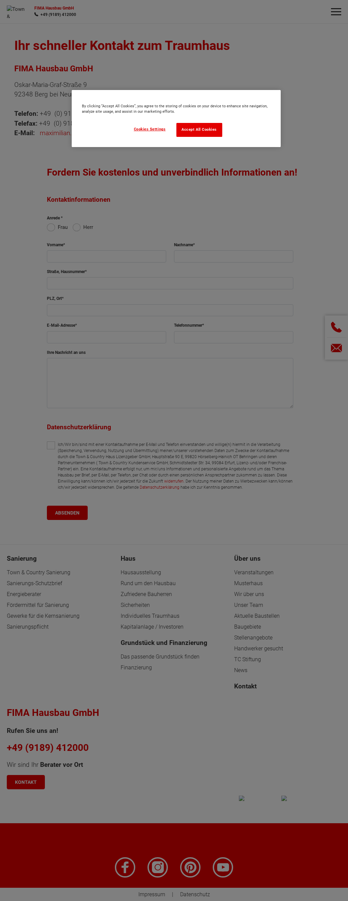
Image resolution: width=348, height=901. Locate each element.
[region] (176, 118)
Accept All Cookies (199, 129)
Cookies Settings (150, 129)
